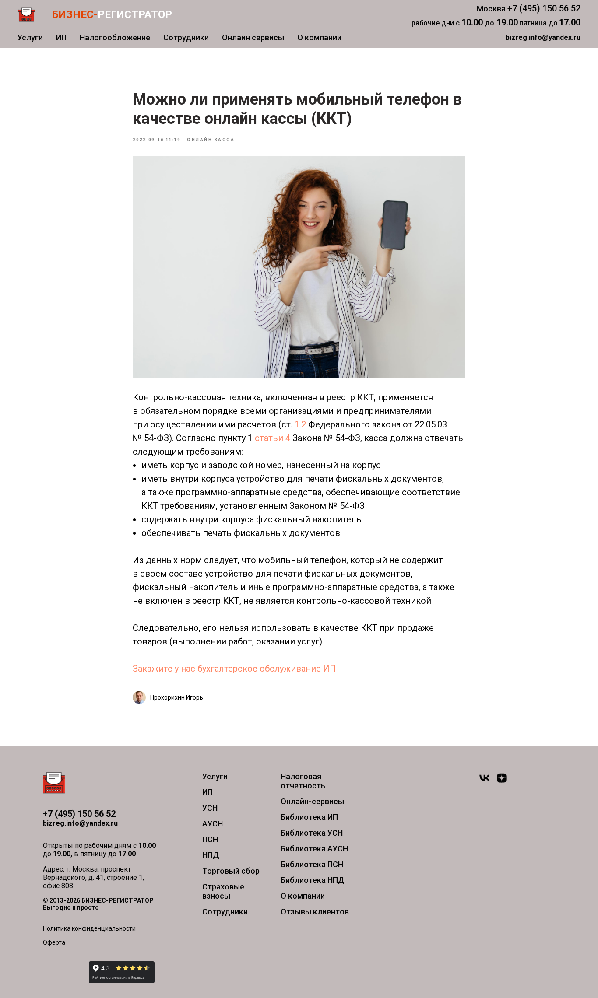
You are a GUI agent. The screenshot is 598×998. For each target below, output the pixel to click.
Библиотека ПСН (312, 864)
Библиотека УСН (312, 832)
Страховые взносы (223, 891)
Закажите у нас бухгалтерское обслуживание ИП (234, 668)
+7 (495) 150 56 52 (543, 8)
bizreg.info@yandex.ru (80, 823)
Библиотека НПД (313, 880)
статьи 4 (272, 438)
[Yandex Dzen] (502, 781)
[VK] (484, 781)
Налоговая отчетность (303, 781)
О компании (319, 37)
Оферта (54, 942)
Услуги (30, 37)
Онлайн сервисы (253, 37)
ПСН (210, 839)
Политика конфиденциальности (89, 928)
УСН (210, 807)
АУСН (212, 823)
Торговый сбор (231, 870)
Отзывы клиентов (315, 911)
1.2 (300, 424)
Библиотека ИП (309, 817)
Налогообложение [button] (115, 37)
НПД (210, 855)
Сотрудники (186, 37)
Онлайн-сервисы (312, 801)
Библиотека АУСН (314, 848)
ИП (61, 37)
